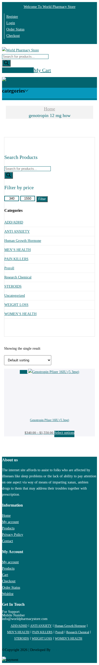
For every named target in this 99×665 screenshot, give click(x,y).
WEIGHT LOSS (16, 305)
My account (10, 522)
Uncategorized (14, 296)
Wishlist (7, 594)
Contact (7, 541)
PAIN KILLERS (16, 259)
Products (8, 528)
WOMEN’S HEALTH (20, 314)
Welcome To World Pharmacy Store (49, 7)
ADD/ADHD (13, 222)
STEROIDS (13, 286)
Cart (5, 575)
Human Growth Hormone (22, 241)
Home (49, 108)
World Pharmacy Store (68, 650)
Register (12, 17)
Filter (42, 199)
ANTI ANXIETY (17, 231)
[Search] (6, 63)
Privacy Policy (12, 535)
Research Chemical (17, 277)
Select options (64, 433)
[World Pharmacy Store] (20, 50)
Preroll (9, 268)
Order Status (15, 29)
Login (10, 23)
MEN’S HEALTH (17, 250)
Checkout (13, 36)
